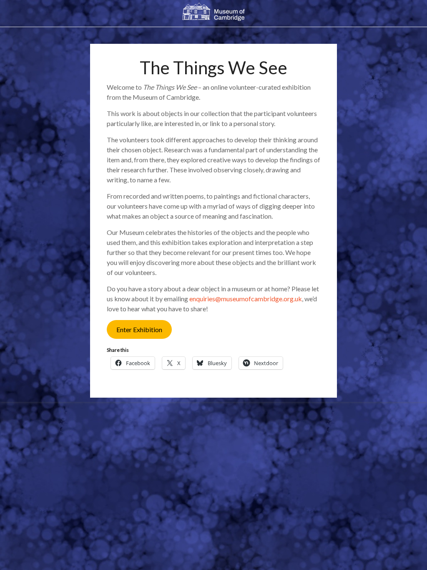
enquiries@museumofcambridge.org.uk (245, 299)
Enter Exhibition (139, 329)
